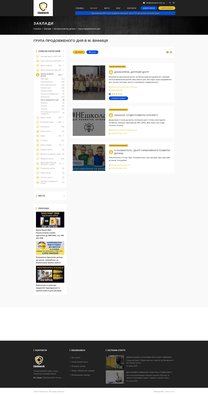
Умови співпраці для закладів (83, 371)
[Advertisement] (104, 324)
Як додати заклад (78, 366)
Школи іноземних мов (117, 66)
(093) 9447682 (116, 90)
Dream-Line (169, 391)
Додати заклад (149, 8)
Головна (80, 8)
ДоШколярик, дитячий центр (131, 72)
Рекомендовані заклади (81, 375)
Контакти (131, 8)
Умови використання (80, 362)
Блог (118, 8)
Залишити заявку (118, 98)
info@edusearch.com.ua (51, 378)
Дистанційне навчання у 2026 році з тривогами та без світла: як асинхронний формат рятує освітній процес (149, 372)
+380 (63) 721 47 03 (119, 133)
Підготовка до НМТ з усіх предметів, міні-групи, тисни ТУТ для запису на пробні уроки (125, 13)
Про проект (76, 357)
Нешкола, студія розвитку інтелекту (136, 115)
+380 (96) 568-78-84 (119, 168)
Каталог (94, 8)
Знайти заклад (167, 8)
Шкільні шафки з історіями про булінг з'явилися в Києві (149, 357)
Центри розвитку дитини (118, 110)
